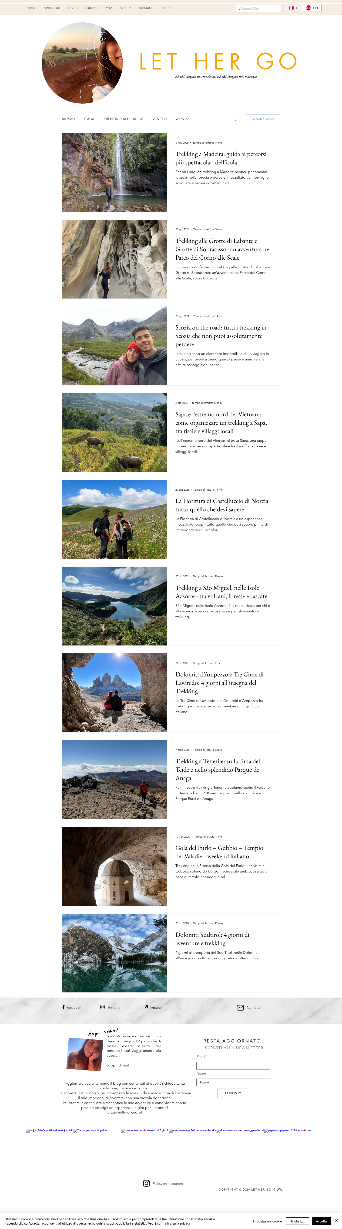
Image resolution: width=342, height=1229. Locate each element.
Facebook (73, 1007)
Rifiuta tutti (297, 1221)
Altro (180, 119)
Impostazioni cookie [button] (267, 1221)
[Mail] (240, 1008)
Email (201, 1056)
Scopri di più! (118, 1065)
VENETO (160, 119)
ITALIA (89, 119)
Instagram (116, 1007)
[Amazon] (147, 1007)
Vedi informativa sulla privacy (169, 1223)
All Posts (68, 119)
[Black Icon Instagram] (102, 1007)
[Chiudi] (336, 1221)
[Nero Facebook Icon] (63, 1007)
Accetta (321, 1221)
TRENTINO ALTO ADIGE (123, 119)
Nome (201, 1073)
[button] (234, 119)
